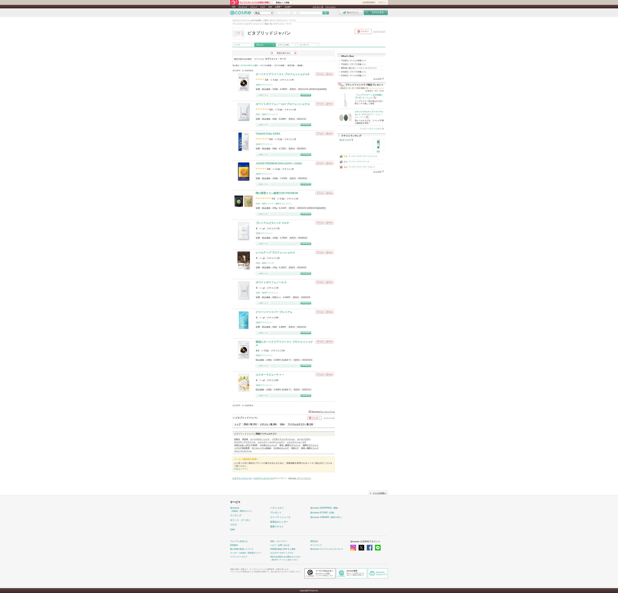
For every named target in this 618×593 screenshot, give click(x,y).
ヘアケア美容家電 (242, 448)
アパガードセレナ (367, 167)
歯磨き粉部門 (346, 140)
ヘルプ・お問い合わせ (280, 545)
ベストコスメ (330, 7)
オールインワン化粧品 (261, 448)
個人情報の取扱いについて (241, 549)
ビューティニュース (280, 517)
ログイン (382, 2)
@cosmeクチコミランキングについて (326, 549)
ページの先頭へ (379, 493)
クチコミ (283, 45)
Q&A (270, 7)
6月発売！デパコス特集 (353, 75)
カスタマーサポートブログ (281, 553)
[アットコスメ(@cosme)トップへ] (240, 13)
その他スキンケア (281, 448)
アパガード (353, 156)
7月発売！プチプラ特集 (353, 64)
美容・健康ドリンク (265, 203)
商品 (259, 45)
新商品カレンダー (279, 522)
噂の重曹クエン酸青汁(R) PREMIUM (277, 193)
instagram (353, 547)
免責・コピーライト (279, 541)
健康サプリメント (264, 85)
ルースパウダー (304, 439)
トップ (237, 45)
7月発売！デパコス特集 (353, 60)
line (378, 547)
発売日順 (291, 65)
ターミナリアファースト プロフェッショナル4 (282, 74)
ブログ (262, 7)
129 (281, 350)
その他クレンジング (268, 445)
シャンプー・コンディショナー (271, 442)
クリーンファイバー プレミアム (274, 312)
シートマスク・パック (260, 439)
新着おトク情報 (282, 2)
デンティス (353, 161)
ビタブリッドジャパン (246, 417)
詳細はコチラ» (241, 469)
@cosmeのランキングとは (323, 412)
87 (276, 228)
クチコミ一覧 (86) (268, 424)
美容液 (245, 439)
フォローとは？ (379, 31)
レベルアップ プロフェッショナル (275, 252)
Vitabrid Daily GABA (268, 133)
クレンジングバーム (243, 451)
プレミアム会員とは (239, 541)
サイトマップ (316, 545)
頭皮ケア (295, 448)
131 (290, 80)
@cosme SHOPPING (324, 507)
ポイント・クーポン (240, 520)
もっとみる (377, 78)
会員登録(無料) (368, 2)
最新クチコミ (277, 526)
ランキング (242, 7)
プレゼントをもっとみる (370, 128)
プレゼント (275, 512)
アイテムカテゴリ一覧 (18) (300, 424)
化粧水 (237, 439)
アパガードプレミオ (368, 156)
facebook (369, 547)
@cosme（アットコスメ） (300, 478)
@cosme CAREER (326, 517)
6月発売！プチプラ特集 (353, 72)
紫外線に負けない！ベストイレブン (359, 68)
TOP (233, 7)
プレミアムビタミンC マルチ (272, 223)
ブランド (253, 7)
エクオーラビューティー (270, 374)
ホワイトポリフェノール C (271, 282)
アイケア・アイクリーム (244, 442)
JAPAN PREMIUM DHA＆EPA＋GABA (279, 163)
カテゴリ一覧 (318, 7)
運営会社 (314, 541)
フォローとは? (329, 418)
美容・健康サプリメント (266, 114)
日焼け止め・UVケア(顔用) (246, 445)
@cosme (241, 509)
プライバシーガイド (239, 557)
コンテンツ (304, 45)
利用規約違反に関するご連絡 (282, 549)
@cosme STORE (322, 512)
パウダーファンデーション (283, 439)
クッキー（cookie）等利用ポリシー (245, 553)
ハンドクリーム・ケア (296, 442)
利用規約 (234, 545)
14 (276, 258)
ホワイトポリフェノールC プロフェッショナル (283, 104)
